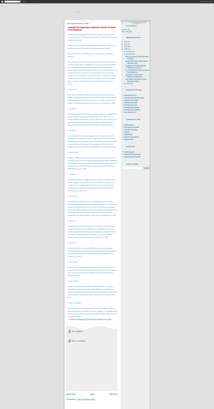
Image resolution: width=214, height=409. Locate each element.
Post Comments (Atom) (86, 399)
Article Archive (129, 125)
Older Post (113, 394)
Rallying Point (128, 139)
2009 (126, 49)
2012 (126, 42)
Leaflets (127, 132)
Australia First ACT (130, 95)
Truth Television (129, 152)
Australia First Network (131, 127)
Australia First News (131, 129)
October (129, 84)
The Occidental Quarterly (132, 157)
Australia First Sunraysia (132, 109)
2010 (126, 46)
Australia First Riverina (131, 107)
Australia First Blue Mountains (134, 97)
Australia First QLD (130, 105)
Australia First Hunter (131, 100)
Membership (128, 134)
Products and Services (131, 137)
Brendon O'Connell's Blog (132, 154)
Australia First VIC (130, 112)
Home (92, 394)
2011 (126, 44)
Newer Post (70, 394)
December (129, 51)
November (129, 54)
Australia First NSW (130, 102)
